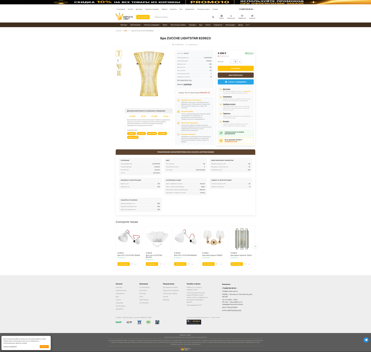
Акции (165, 297)
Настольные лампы (177, 25)
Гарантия (226, 113)
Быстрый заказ (236, 75)
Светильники (135, 25)
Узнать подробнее (10, 346)
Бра (200, 25)
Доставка (139, 9)
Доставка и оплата (170, 287)
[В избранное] (132, 264)
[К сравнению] (135, 264)
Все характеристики (184, 80)
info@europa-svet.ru (230, 291)
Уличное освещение (151, 25)
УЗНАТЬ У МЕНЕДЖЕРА (237, 82)
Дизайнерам (189, 9)
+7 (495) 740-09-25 (246, 9)
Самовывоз (227, 97)
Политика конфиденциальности (198, 317)
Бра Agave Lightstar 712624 (241, 255)
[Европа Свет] (124, 17)
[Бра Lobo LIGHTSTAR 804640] (157, 238)
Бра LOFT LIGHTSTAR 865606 (185, 255)
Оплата (130, 9)
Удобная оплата (229, 104)
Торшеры (192, 25)
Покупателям (168, 284)
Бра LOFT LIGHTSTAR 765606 (128, 255)
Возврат (226, 121)
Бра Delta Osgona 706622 (212, 255)
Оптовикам (144, 303)
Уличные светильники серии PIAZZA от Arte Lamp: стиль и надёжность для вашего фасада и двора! (197, 297)
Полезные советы (203, 9)
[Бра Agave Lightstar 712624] (242, 238)
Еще (247, 25)
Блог (181, 9)
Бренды (166, 300)
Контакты (173, 9)
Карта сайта (215, 317)
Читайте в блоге (193, 284)
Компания (143, 284)
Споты (207, 25)
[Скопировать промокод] (209, 92)
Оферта (164, 9)
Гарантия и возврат (152, 9)
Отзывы (215, 9)
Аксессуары (230, 25)
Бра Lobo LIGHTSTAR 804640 (154, 256)
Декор (240, 25)
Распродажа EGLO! (194, 305)
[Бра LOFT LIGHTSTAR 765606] (128, 238)
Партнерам (144, 300)
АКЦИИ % (119, 309)
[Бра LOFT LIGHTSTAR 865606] (185, 238)
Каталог (119, 284)
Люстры (123, 25)
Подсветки (218, 25)
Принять (44, 346)
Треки (165, 25)
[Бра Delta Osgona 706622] (213, 238)
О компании (121, 9)
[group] (149, 74)
